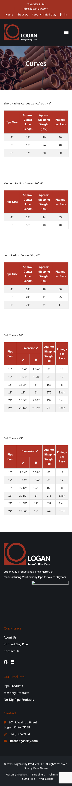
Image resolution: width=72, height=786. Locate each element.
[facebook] (6, 662)
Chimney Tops (58, 774)
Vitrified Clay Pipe (16, 644)
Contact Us (11, 651)
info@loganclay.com (35, 8)
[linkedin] (12, 662)
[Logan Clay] (20, 32)
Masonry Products (16, 693)
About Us (22, 14)
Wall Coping (46, 778)
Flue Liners (38, 774)
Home (9, 14)
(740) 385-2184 (35, 4)
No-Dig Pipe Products (19, 700)
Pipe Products (13, 686)
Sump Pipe (28, 778)
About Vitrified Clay (44, 14)
